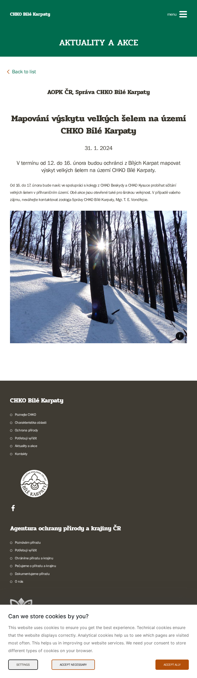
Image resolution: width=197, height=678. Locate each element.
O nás (19, 581)
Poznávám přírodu (28, 542)
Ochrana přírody (26, 430)
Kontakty (21, 454)
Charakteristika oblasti (30, 422)
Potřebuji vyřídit (26, 438)
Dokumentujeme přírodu (32, 574)
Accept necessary (73, 664)
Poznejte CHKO (25, 414)
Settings (23, 664)
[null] (21, 71)
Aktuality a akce (26, 446)
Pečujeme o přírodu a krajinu (35, 566)
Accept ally (172, 664)
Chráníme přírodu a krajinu (34, 558)
